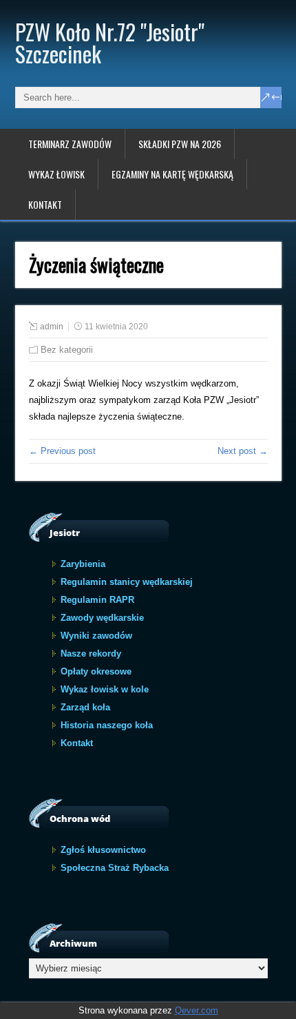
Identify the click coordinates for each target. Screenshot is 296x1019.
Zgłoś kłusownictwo (103, 850)
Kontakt (45, 204)
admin (51, 326)
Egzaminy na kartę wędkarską (172, 174)
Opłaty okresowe (96, 671)
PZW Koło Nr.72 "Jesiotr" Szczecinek (109, 42)
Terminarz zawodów (70, 143)
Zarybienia (83, 564)
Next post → (243, 451)
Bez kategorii (67, 349)
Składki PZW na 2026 (179, 143)
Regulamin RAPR (97, 600)
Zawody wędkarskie (102, 618)
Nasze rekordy (91, 653)
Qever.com (196, 1010)
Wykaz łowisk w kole (105, 689)
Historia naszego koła (107, 725)
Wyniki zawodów (96, 635)
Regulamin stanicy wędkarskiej (127, 582)
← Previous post (62, 451)
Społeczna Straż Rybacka (115, 868)
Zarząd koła (85, 707)
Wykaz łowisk (56, 174)
